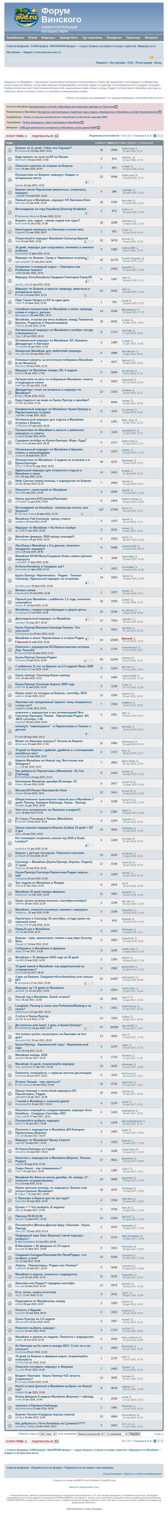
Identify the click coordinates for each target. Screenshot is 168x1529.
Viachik (126, 481)
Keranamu (127, 1246)
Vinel (17, 241)
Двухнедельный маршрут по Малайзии (42, 618)
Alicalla (19, 483)
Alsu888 (19, 960)
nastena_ (127, 157)
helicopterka (128, 977)
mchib (18, 1399)
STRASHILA (21, 425)
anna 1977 (20, 1231)
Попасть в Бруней (28, 1310)
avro (124, 1034)
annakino (20, 1058)
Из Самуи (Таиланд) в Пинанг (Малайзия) (44, 818)
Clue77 (19, 1171)
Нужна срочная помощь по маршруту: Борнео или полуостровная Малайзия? (51, 1189)
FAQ (130, 62)
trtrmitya (19, 1417)
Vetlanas (126, 1386)
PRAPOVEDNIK (130, 499)
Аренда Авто (69, 37)
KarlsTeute (21, 223)
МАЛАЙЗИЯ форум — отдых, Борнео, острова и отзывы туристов (93, 46)
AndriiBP (19, 805)
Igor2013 (20, 1219)
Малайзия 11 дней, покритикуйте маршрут (45, 1064)
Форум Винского (61, 15)
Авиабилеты (15, 37)
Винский (23, 642)
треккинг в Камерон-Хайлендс (36, 1405)
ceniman (126, 658)
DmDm (125, 958)
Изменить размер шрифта (158, 57)
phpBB (77, 1480)
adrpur (18, 951)
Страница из (142, 135)
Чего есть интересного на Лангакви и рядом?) (47, 809)
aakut (18, 812)
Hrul (17, 403)
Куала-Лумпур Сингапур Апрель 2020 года (44, 684)
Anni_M (19, 1210)
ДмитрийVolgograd (132, 1121)
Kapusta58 (127, 379)
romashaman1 (129, 647)
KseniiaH (20, 436)
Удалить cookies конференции (142, 1473)
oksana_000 (21, 924)
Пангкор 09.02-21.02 (28, 1216)
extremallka (128, 556)
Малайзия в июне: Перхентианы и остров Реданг (49, 638)
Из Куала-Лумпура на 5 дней (35, 1149)
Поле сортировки (67, 1433)
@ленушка (21, 744)
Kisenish (126, 1283)
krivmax (126, 239)
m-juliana (126, 390)
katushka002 (22, 593)
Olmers (19, 784)
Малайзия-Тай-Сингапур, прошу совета (42, 518)
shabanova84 (129, 546)
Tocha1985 (21, 346)
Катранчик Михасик (28, 216)
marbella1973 (129, 430)
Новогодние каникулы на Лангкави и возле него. (49, 229)
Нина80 (19, 1164)
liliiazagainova (22, 315)
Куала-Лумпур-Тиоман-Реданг (36, 657)
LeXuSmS (127, 1255)
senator (126, 450)
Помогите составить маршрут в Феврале (44, 1366)
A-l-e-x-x (126, 1424)
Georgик (22, 1382)
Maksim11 (20, 366)
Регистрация (144, 62)
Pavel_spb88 (22, 1116)
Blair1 (18, 999)
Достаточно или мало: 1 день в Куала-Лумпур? (48, 1025)
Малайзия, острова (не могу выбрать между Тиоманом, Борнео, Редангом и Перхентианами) (54, 321)
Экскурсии (114, 37)
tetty (124, 1356)
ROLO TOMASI (23, 466)
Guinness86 (24, 151)
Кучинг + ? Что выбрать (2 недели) (39, 1207)
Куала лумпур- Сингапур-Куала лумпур (42, 675)
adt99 (20, 737)
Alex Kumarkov (26, 1241)
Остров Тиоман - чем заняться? (37, 1081)
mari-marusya (25, 1084)
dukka (18, 834)
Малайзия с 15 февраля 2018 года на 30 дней (47, 957)
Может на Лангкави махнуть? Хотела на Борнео (49, 741)
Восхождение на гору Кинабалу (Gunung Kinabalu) (50, 209)
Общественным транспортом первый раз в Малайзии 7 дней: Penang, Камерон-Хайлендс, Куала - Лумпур (54, 801)
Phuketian (127, 1406)
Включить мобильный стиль (84, 1487)
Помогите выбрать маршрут (35, 1328)
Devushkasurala (24, 633)
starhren (19, 696)
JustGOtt (20, 455)
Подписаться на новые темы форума (89, 1467)
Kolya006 (127, 267)
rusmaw (126, 1091)
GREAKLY (127, 221)
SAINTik (19, 903)
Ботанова (20, 660)
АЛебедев (127, 828)
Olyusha (19, 325)
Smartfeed (151, 57)
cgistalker (20, 622)
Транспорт (133, 37)
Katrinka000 (21, 253)
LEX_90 (19, 1135)
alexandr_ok (21, 990)
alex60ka (126, 628)
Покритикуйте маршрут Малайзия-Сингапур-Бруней (51, 238)
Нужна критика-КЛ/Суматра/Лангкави (41, 498)
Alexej (18, 492)
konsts (19, 185)
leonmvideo (21, 569)
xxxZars (19, 1331)
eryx (124, 750)
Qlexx (21, 396)
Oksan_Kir (21, 605)
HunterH (19, 1392)
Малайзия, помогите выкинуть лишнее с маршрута (51, 909)
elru (17, 1261)
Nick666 (22, 821)
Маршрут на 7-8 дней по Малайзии (39, 987)
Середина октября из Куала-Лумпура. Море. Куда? (51, 440)
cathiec (19, 1339)
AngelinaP (20, 722)
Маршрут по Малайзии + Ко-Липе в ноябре (45, 527)
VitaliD (18, 273)
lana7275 (20, 1123)
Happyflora (127, 910)
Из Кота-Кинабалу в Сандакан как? (39, 566)
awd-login (127, 330)
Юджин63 (20, 232)
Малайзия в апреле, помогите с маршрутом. (46, 1274)
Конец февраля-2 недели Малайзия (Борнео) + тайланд (54, 1396)
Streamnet (20, 1152)
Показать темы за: (29, 1433)
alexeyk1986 (22, 1322)
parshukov (21, 848)
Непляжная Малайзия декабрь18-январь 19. (46, 781)
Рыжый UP (21, 944)
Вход (158, 62)
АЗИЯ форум (39, 46)
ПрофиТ (126, 1367)
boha (18, 678)
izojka (18, 1050)
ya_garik (19, 1277)
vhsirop (19, 885)
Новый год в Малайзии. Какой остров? (42, 996)
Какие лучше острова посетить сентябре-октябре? (51, 900)
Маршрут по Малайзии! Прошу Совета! (42, 1140)
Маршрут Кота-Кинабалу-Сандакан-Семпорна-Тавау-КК (53, 277)
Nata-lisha (20, 1201)
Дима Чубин (128, 761)
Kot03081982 (25, 1028)
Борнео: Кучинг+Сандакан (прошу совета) (44, 1414)
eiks (17, 932)
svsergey (127, 838)
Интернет (151, 37)
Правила (101, 62)
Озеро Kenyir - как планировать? (38, 1168)
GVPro (125, 209)
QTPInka (20, 1362)
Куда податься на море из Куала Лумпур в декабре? (52, 400)
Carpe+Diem (128, 1149)
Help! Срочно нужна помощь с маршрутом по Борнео (53, 480)
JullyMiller (20, 195)
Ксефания (23, 539)
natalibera (20, 521)
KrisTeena (20, 1075)
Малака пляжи (25, 590)
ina (123, 883)
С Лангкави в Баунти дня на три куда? (42, 1198)
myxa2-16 (127, 782)
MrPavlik (126, 726)
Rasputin (126, 919)
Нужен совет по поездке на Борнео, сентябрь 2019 (51, 693)
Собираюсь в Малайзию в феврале (40, 948)
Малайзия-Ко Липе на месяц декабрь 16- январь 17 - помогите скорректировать (52, 1179)
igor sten (126, 667)
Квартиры (48, 37)
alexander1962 (23, 1040)
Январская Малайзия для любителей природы (48, 350)
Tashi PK (20, 303)
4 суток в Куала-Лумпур (32, 1016)
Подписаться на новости (104, 135)
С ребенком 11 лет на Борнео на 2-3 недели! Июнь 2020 (54, 666)
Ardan (125, 1130)
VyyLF (18, 1295)
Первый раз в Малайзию (32, 929)
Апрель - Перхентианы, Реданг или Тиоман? (46, 1265)
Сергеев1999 (25, 653)
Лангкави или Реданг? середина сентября (45, 1283)
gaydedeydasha (23, 1408)
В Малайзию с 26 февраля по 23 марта (42, 1246)
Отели (32, 37)
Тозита (21, 295)
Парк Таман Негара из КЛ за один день (42, 300)
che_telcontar (22, 353)
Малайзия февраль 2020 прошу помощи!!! (45, 536)
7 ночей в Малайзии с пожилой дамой (42, 1101)
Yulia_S (19, 336)
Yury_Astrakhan (23, 1067)
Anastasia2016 (23, 1104)
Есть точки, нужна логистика (35, 1292)
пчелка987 (21, 501)
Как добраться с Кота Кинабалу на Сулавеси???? (50, 1423)
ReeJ (18, 168)
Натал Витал (129, 1415)
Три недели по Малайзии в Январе (39, 882)
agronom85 (128, 1025)
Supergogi (20, 756)
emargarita (21, 878)
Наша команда (112, 1473)
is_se (18, 766)
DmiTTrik (20, 687)
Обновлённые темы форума (84, 1508)
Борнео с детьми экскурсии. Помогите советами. (50, 853)
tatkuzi (18, 551)
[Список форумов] (23, 17)
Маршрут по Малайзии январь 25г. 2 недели (46, 370)
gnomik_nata (22, 284)
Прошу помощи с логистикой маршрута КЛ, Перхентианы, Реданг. (46, 1092)
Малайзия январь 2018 (31, 1055)
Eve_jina (19, 1286)
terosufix (19, 1249)
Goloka (126, 1016)
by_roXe (19, 1369)
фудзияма (127, 1158)
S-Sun (125, 230)
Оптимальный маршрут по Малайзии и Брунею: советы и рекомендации (49, 451)
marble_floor (128, 949)
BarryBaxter (128, 351)
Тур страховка (92, 37)
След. (158, 1434)
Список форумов (18, 46)
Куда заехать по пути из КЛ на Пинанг (41, 156)
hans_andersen (130, 1337)
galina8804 (21, 1097)
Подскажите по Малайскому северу (40, 1301)
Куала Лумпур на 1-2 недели (35, 1319)
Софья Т (22, 1194)
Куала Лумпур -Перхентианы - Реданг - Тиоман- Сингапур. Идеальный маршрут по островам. (48, 577)
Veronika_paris (23, 586)
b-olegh (126, 166)
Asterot (19, 1304)
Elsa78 (19, 972)
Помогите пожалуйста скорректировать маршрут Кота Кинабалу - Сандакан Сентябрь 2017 (53, 1111)
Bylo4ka (19, 373)
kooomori (20, 1313)
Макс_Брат (128, 420)
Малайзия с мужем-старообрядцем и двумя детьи (50, 609)
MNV (18, 476)
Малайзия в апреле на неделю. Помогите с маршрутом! (54, 1336)
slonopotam (24, 983)
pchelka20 (20, 856)
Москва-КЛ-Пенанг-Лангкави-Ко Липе (41, 790)
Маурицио (127, 460)
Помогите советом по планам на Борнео (44, 165)
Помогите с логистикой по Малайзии (41, 489)
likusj (18, 1183)
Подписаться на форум (43, 134)
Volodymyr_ (21, 912)
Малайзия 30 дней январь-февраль (40, 891)
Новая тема (11, 134)
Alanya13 (127, 360)
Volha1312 (127, 1082)
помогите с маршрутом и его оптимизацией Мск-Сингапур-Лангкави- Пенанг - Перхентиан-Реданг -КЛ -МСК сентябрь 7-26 (52, 716)
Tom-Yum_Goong (27, 514)
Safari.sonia (128, 148)
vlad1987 (20, 1143)
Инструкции (117, 62)
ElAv (124, 713)
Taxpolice (127, 819)
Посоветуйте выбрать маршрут (37, 1120)
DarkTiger (20, 385)
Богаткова (20, 1352)
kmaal (125, 300)
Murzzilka (20, 203)
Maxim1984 (128, 966)
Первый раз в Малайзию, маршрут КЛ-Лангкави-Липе (52, 200)
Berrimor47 (21, 159)
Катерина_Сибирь (25, 1426)
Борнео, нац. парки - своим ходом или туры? (47, 220)
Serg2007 (127, 892)
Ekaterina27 (21, 894)
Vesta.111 (20, 868)
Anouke (19, 793)
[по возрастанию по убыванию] (123, 1433)
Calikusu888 (128, 248)
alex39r (19, 1019)
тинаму (126, 400)
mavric (125, 537)
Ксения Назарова (131, 258)
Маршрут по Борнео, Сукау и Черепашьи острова (50, 257)
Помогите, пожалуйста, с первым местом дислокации (53, 1072)
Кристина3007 (23, 262)
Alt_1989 (19, 530)
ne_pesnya (128, 370)
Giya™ (125, 997)
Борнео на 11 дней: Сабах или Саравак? (43, 148)
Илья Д (126, 1140)
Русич (125, 508)
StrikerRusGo (22, 1012)
